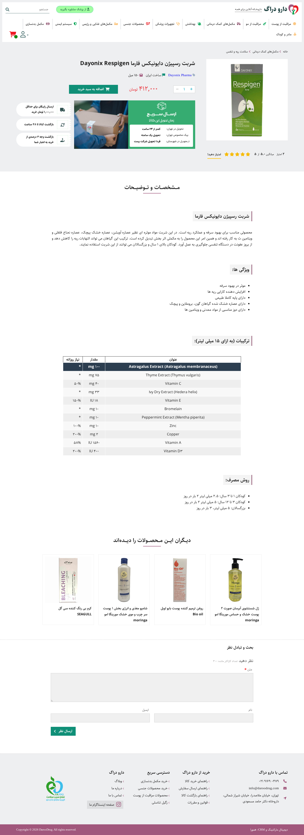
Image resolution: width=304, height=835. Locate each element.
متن (249, 669)
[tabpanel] (235, 589)
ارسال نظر (65, 731)
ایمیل (145, 709)
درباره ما (117, 788)
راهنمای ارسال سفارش (194, 788)
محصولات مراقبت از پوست (150, 795)
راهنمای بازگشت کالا (195, 795)
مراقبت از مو (254, 24)
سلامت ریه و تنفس (237, 51)
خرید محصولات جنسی (153, 788)
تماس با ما (115, 795)
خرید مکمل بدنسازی (154, 781)
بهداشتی (190, 24)
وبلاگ (119, 781)
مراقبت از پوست (282, 24)
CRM (261, 829)
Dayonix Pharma (180, 75)
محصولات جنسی (134, 24)
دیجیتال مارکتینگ (278, 829)
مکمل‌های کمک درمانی (221, 24)
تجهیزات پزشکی (165, 24)
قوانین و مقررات (198, 802)
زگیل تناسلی (160, 802)
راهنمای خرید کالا (197, 781)
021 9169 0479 (269, 781)
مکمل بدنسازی (35, 24)
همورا (253, 829)
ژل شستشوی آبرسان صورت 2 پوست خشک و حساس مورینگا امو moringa (237, 614)
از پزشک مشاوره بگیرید (73, 9)
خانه (285, 51)
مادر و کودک (284, 34)
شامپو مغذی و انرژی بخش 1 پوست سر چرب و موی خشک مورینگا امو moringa (125, 614)
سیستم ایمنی (64, 24)
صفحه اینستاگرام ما (102, 804)
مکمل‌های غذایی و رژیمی (97, 24)
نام (250, 709)
